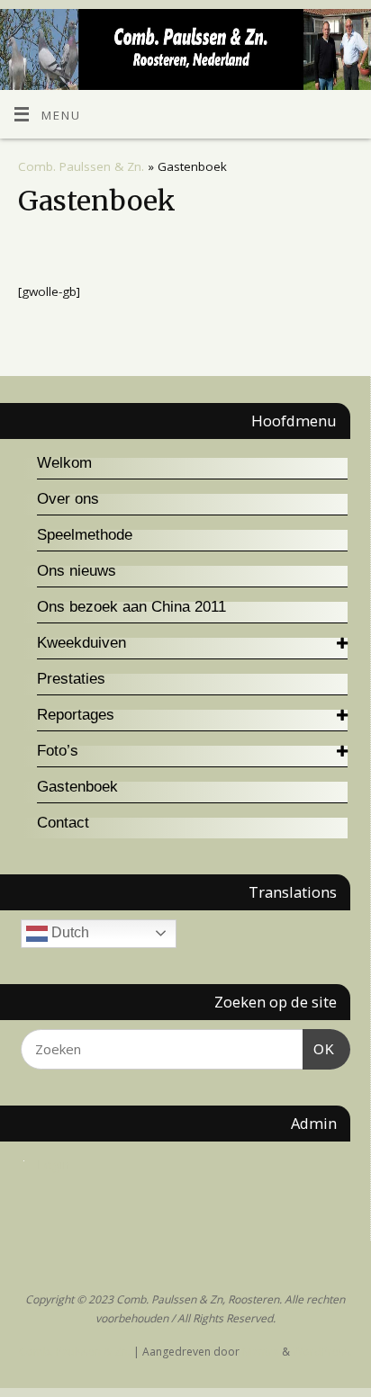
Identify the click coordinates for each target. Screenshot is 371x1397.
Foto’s (57, 750)
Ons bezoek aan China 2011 (131, 606)
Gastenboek (77, 786)
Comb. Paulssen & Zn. (81, 166)
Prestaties (71, 678)
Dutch (68, 932)
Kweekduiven (81, 642)
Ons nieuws (76, 570)
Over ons (68, 498)
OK (319, 1049)
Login (53, 1164)
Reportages (75, 714)
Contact (63, 822)
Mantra (260, 1351)
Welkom (64, 462)
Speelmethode (84, 534)
